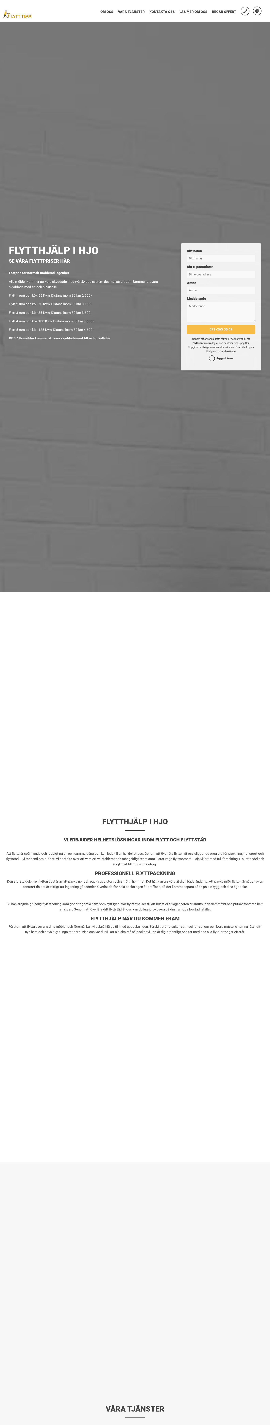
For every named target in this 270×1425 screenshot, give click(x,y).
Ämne (191, 283)
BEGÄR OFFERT (224, 12)
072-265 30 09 (221, 329)
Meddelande (196, 299)
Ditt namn (194, 251)
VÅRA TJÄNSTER (131, 12)
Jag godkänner (224, 358)
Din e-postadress (200, 267)
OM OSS (106, 12)
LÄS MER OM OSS (193, 12)
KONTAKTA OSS (162, 12)
